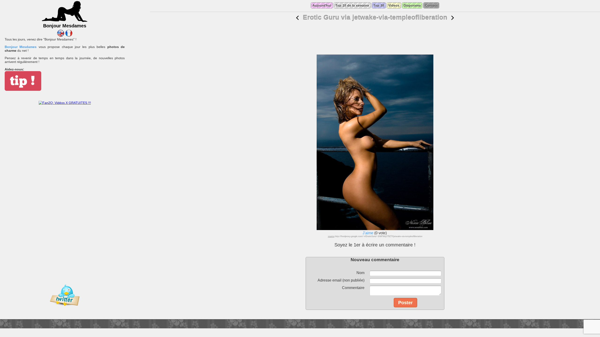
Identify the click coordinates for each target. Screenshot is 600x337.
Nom (360, 273)
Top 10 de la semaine (352, 5)
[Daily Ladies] (60, 35)
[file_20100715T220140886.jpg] (297, 18)
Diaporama (412, 5)
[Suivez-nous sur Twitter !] (65, 309)
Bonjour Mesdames (21, 47)
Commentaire (353, 288)
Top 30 (378, 5)
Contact (431, 5)
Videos (393, 5)
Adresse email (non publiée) (341, 280)
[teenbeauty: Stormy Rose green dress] (452, 18)
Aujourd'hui (321, 5)
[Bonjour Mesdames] (64, 21)
